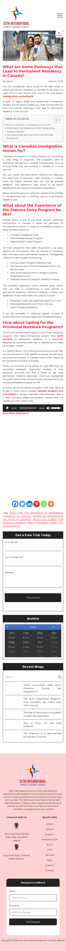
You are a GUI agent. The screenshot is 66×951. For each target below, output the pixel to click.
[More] (51, 504)
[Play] (7, 408)
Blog (49, 860)
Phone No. (14, 905)
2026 (33, 627)
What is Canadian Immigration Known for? (28, 125)
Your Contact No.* (14, 557)
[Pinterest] (36, 504)
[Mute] (48, 408)
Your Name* (11, 542)
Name (12, 891)
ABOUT (49, 829)
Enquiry (49, 865)
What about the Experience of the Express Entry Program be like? (31, 130)
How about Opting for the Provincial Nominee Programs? (30, 137)
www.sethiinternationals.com (32, 940)
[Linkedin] (29, 504)
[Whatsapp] (44, 504)
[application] (33, 408)
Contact (49, 870)
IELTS (49, 844)
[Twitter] (22, 504)
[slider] (56, 407)
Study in (49, 834)
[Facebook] (15, 504)
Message (9, 572)
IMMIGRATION (49, 839)
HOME (49, 824)
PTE (49, 849)
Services (49, 855)
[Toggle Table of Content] (55, 120)
